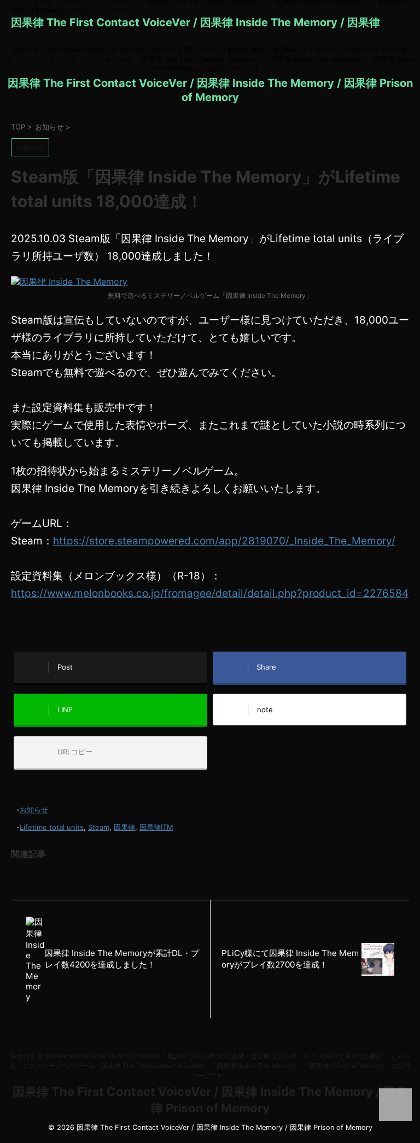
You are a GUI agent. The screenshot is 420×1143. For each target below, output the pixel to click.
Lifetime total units (52, 827)
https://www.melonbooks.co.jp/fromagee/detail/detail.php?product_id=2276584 (210, 593)
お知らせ (34, 809)
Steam (98, 827)
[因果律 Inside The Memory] (69, 282)
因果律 (124, 827)
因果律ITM (156, 827)
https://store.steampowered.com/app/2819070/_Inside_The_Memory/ (224, 541)
